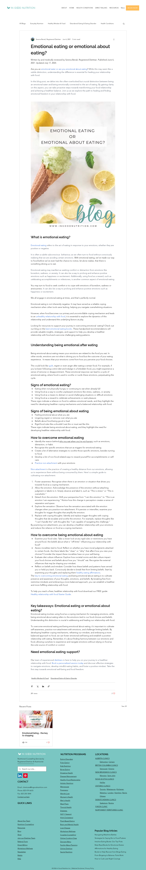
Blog (19, 831)
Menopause (64, 787)
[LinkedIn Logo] (20, 775)
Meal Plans (64, 804)
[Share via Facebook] (32, 686)
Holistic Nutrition (66, 783)
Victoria (111, 769)
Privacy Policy (89, 868)
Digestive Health (66, 773)
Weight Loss (64, 793)
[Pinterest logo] (25, 775)
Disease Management (68, 776)
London (110, 793)
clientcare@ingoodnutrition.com (35, 787)
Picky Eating (64, 763)
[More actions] (113, 39)
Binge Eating (65, 769)
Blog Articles (110, 830)
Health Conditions (107, 23)
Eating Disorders (66, 759)
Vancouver (103, 769)
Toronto (103, 789)
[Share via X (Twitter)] (37, 686)
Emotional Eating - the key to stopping (35, 734)
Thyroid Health (66, 807)
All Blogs (22, 23)
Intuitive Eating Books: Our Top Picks (109, 841)
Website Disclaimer (78, 868)
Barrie (124, 793)
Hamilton (117, 793)
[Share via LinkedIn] (43, 686)
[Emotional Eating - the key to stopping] (36, 720)
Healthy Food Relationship (70, 780)
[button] (64, 8)
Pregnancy (64, 790)
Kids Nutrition (65, 766)
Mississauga (111, 789)
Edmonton (104, 762)
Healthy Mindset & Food (56, 23)
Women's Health (66, 797)
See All (124, 706)
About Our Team (24, 821)
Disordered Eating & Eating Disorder (83, 23)
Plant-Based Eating (67, 821)
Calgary (112, 762)
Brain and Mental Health (69, 824)
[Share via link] (49, 686)
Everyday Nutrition (36, 23)
